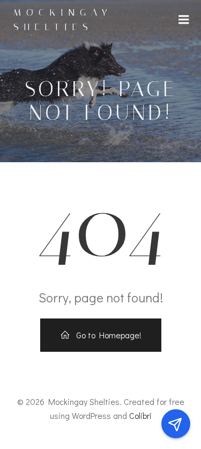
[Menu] (184, 20)
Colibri (140, 415)
